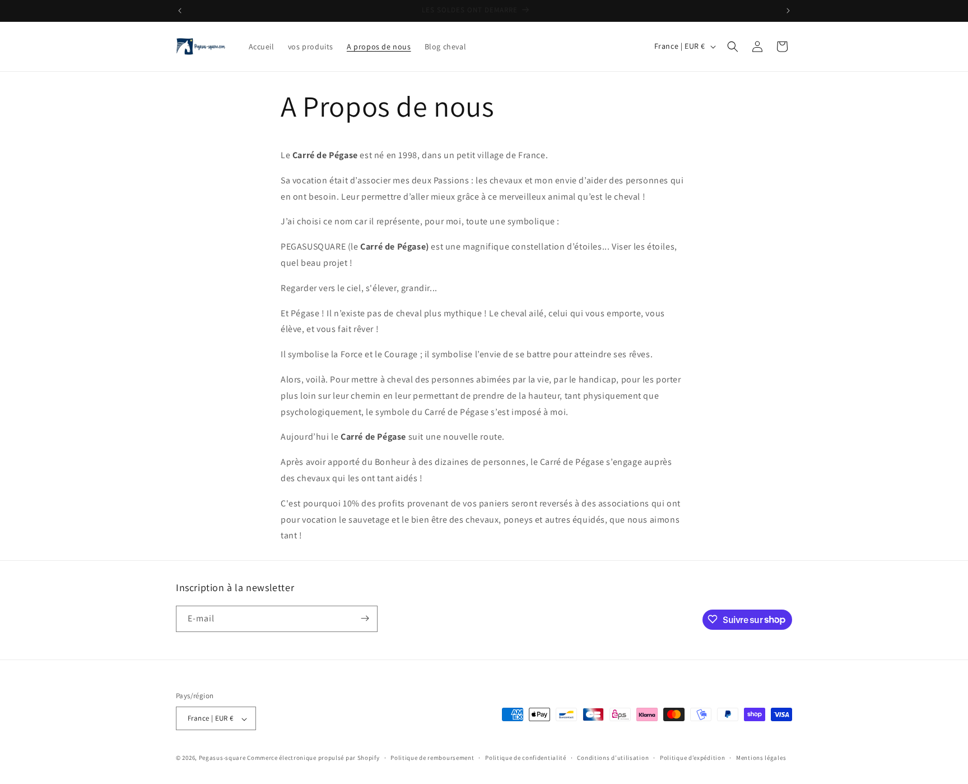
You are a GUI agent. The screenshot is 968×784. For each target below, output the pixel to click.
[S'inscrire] (364, 618)
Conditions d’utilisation (613, 758)
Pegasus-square (222, 758)
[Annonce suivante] (788, 10)
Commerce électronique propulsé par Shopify (313, 758)
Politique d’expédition (692, 758)
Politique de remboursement (432, 758)
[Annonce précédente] (179, 10)
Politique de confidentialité (525, 758)
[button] (732, 46)
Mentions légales (761, 758)
